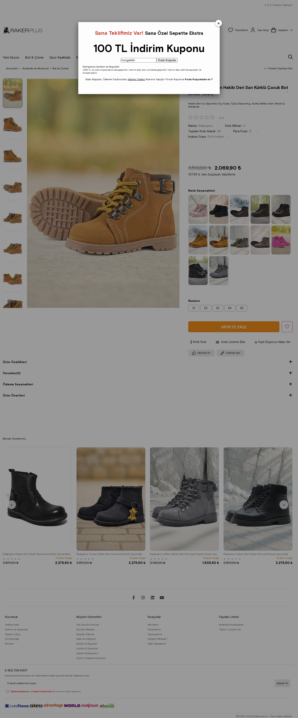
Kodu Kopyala (167, 60)
